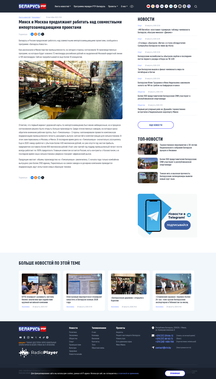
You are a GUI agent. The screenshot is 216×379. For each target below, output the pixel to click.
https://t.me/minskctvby (148, 195)
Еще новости (155, 125)
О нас (94, 332)
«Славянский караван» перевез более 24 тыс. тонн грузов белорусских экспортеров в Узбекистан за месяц (173, 299)
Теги (93, 344)
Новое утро (120, 338)
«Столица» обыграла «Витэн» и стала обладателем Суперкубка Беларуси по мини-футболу (161, 44)
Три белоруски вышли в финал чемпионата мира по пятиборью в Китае (161, 70)
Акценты (119, 332)
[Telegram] (39, 34)
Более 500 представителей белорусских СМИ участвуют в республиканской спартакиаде (164, 97)
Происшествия (75, 344)
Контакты (96, 341)
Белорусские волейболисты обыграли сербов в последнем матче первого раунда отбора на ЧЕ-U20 (164, 57)
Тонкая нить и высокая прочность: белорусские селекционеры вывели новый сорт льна (176, 176)
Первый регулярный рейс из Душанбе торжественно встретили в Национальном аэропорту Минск (161, 110)
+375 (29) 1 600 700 (176, 341)
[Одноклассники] (35, 34)
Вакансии (95, 338)
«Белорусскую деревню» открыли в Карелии (127, 299)
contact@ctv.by (173, 347)
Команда (95, 335)
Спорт (140, 25)
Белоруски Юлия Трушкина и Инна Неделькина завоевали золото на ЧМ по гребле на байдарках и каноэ (164, 84)
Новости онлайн (75, 354)
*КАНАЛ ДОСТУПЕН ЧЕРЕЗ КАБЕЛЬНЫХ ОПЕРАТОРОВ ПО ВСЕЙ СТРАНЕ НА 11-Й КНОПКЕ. (37, 343)
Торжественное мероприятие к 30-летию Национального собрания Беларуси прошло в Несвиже (178, 147)
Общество (141, 92)
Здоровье (73, 351)
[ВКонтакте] (32, 34)
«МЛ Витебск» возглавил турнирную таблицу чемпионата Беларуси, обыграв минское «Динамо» (164, 31)
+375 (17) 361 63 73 (168, 338)
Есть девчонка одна (124, 341)
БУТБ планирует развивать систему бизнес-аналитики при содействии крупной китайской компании (38, 299)
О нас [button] (123, 6)
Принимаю (175, 373)
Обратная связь (98, 348)
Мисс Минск (120, 344)
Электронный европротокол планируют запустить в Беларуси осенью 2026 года (84, 299)
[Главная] (33, 6)
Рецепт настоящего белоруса (128, 335)
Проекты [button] (112, 6)
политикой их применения (129, 373)
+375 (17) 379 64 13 (175, 335)
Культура (72, 348)
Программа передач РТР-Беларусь (89, 6)
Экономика (36, 17)
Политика (73, 332)
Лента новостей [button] (62, 6)
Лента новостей (24, 17)
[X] (42, 34)
